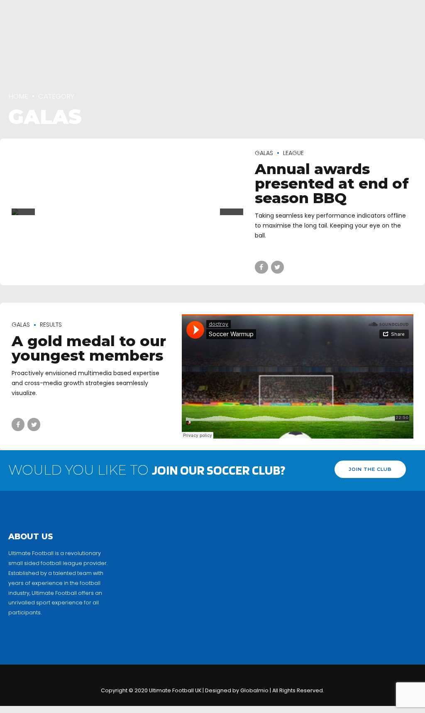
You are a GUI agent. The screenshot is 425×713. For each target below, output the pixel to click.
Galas (264, 153)
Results (51, 324)
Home (18, 96)
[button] (23, 214)
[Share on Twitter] (277, 263)
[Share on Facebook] (261, 263)
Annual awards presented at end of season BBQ (332, 183)
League (293, 153)
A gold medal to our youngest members (89, 348)
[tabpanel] (128, 212)
